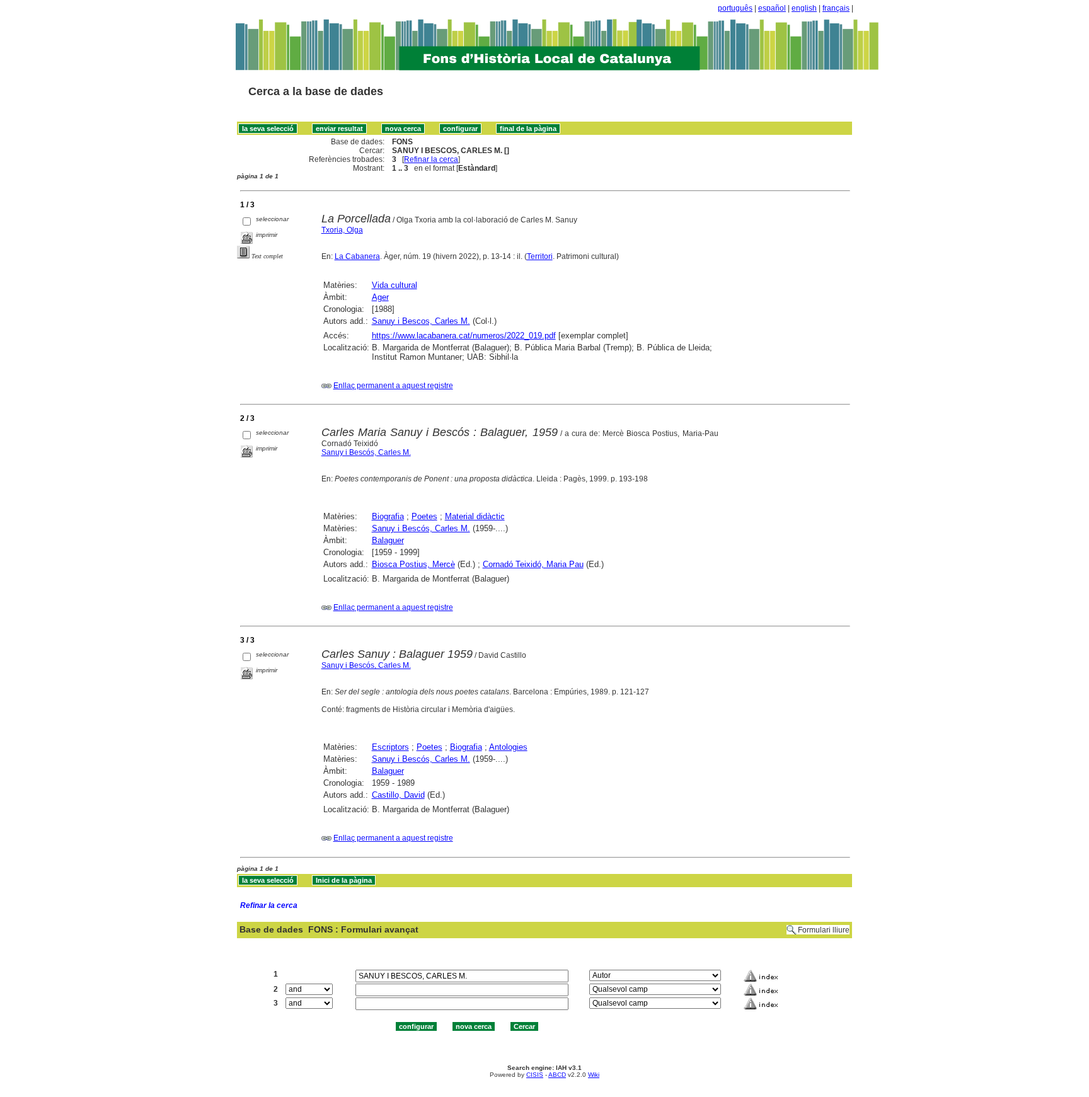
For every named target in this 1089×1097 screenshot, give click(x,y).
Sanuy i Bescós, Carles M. (366, 452)
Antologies (508, 747)
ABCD (557, 1074)
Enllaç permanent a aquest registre (393, 385)
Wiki (593, 1074)
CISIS (534, 1074)
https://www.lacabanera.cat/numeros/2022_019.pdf (464, 335)
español (772, 8)
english (804, 8)
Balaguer (388, 540)
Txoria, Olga (342, 230)
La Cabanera (357, 256)
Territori (540, 256)
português (735, 8)
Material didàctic (475, 516)
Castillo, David (398, 795)
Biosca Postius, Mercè (413, 564)
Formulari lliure (824, 930)
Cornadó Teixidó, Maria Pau (533, 564)
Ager (380, 297)
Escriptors (390, 747)
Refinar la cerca (431, 159)
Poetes (424, 516)
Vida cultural (394, 285)
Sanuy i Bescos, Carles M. (421, 321)
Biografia (388, 516)
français (836, 8)
